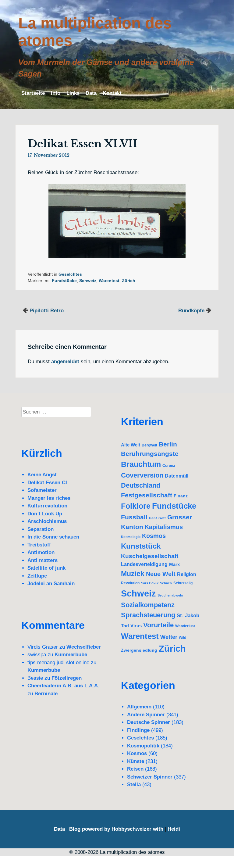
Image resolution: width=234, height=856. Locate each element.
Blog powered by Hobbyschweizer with (116, 829)
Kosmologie (130, 537)
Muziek (132, 574)
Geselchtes (70, 274)
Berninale (46, 694)
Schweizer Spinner (149, 777)
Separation (40, 529)
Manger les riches (48, 498)
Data (91, 93)
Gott (162, 518)
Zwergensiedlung (139, 650)
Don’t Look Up (44, 514)
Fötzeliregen (66, 678)
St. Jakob (188, 615)
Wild (182, 638)
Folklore (136, 506)
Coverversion (142, 475)
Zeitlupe (37, 576)
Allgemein (139, 707)
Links (73, 93)
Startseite (33, 93)
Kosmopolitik (143, 746)
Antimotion (41, 552)
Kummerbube (71, 654)
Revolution (130, 583)
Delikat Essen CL (48, 482)
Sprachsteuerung (148, 615)
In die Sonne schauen (53, 537)
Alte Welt (130, 444)
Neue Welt (161, 574)
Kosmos (154, 535)
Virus (136, 625)
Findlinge (138, 730)
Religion (186, 574)
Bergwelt (149, 445)
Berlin (168, 444)
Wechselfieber (83, 647)
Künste (135, 761)
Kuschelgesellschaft (149, 556)
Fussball (134, 517)
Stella (134, 784)
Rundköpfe (191, 310)
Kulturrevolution (47, 506)
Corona (168, 466)
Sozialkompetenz (148, 605)
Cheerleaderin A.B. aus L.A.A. (63, 686)
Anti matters (42, 560)
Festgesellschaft (146, 495)
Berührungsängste (150, 453)
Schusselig (183, 583)
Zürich (128, 280)
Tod (125, 625)
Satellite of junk (46, 568)
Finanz (181, 495)
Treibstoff (39, 545)
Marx (174, 564)
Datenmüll (176, 475)
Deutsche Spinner (148, 722)
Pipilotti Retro (47, 310)
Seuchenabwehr (170, 595)
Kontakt (112, 93)
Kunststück (141, 546)
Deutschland (140, 485)
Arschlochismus (47, 521)
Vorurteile (158, 625)
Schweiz (87, 280)
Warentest (109, 280)
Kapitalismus (164, 527)
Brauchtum (141, 464)
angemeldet (65, 361)
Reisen (135, 769)
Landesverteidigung (144, 564)
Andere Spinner (146, 715)
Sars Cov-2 (149, 583)
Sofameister (42, 490)
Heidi (174, 829)
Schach (166, 583)
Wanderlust (185, 626)
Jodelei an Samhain (51, 583)
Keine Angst (42, 475)
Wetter (168, 637)
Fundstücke (64, 280)
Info (55, 93)
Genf (153, 518)
